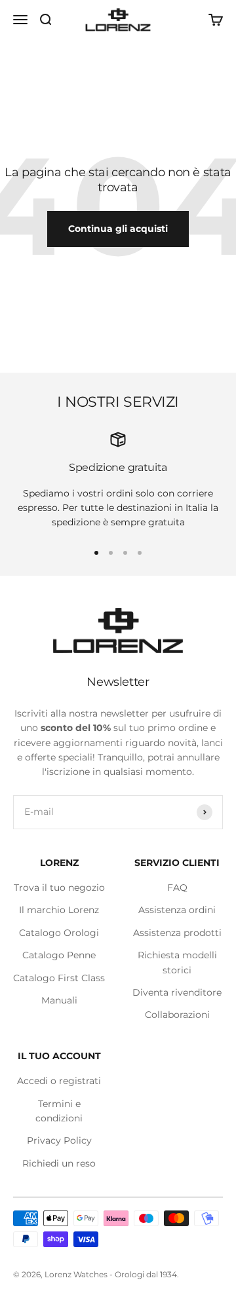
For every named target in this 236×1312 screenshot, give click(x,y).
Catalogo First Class (59, 978)
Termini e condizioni (59, 1111)
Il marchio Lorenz (59, 910)
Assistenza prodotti (177, 933)
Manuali (59, 1000)
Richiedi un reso (59, 1163)
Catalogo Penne (59, 955)
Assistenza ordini (177, 910)
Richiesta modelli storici (177, 962)
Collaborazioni (177, 1015)
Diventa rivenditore (177, 992)
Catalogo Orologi (59, 933)
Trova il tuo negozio (59, 887)
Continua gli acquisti (118, 228)
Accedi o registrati (59, 1081)
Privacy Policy (59, 1140)
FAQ (177, 887)
